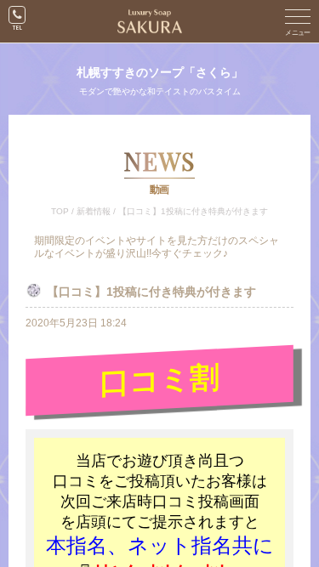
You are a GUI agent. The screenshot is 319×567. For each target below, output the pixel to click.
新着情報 (94, 211)
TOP (60, 211)
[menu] (297, 21)
